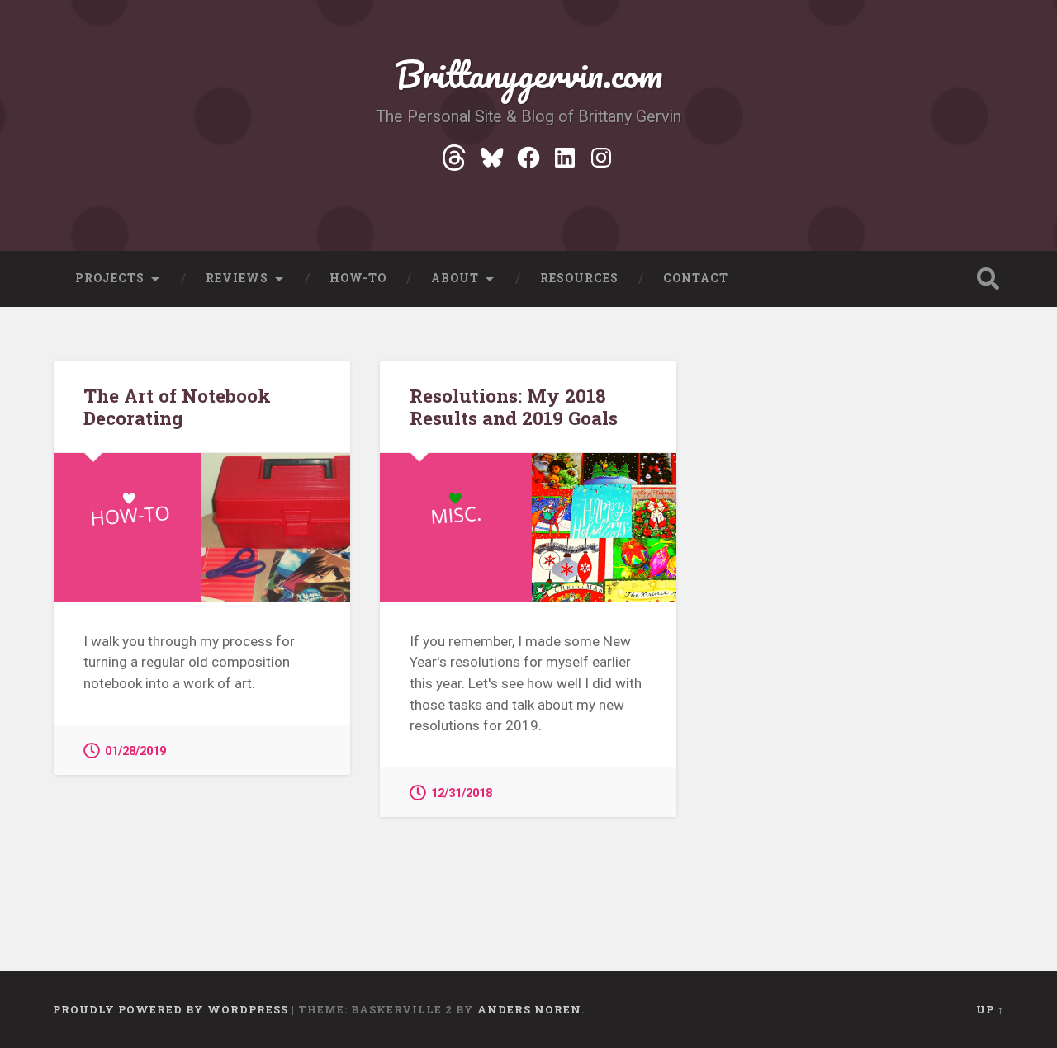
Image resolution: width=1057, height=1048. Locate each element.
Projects (110, 278)
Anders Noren (529, 1009)
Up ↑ (990, 1009)
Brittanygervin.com (528, 74)
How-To (357, 278)
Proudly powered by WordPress (170, 1009)
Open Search (987, 279)
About (455, 278)
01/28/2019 (135, 751)
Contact (695, 278)
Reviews (237, 278)
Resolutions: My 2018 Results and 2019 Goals (514, 406)
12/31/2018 (461, 793)
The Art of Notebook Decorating (177, 406)
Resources (579, 278)
